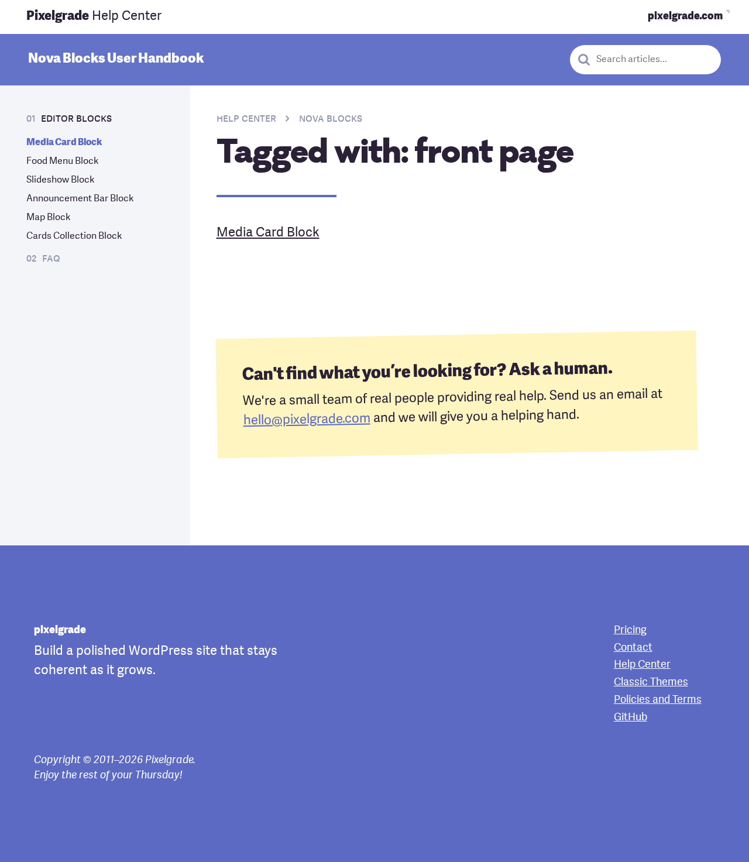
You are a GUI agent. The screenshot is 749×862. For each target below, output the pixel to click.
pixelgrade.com (685, 17)
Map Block (48, 217)
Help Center (94, 16)
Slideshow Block (60, 180)
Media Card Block (64, 142)
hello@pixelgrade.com (306, 420)
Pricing (630, 630)
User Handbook (116, 59)
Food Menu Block (62, 161)
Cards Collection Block (74, 236)
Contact (633, 648)
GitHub (630, 717)
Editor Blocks (76, 119)
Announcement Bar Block (80, 199)
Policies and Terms (658, 700)
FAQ (51, 259)
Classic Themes (651, 682)
